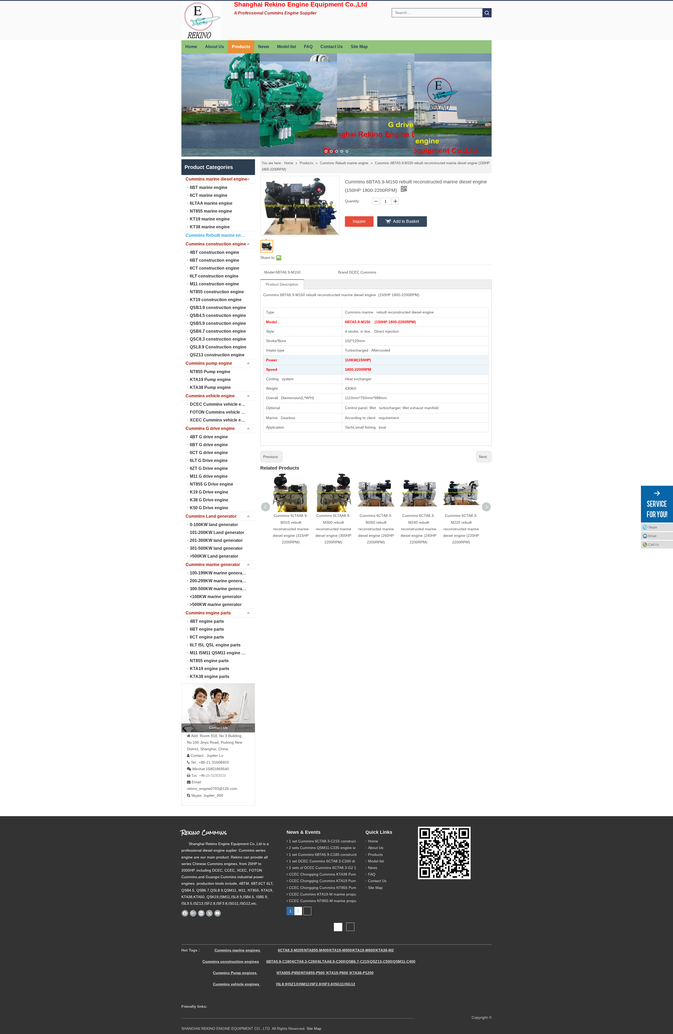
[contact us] (218, 707)
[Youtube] (217, 913)
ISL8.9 (281, 984)
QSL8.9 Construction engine (218, 347)
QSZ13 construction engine (217, 355)
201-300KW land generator (216, 540)
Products (241, 46)
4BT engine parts (207, 621)
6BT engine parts (207, 629)
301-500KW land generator (216, 548)
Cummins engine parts (208, 613)
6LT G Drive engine (209, 460)
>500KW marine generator (216, 604)
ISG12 (350, 984)
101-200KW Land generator (217, 532)
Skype (652, 527)
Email (652, 536)
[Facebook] (185, 913)
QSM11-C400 (404, 961)
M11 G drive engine (209, 476)
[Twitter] (209, 913)
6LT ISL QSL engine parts (215, 645)
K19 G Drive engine (209, 492)
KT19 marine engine (210, 219)
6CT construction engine (214, 268)
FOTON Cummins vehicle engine (222, 412)
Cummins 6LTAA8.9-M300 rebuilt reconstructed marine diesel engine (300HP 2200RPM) (333, 528)
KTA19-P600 (337, 973)
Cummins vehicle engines (236, 984)
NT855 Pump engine (210, 371)
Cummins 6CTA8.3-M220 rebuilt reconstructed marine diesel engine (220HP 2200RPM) (461, 528)
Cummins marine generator (213, 564)
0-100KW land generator (214, 524)
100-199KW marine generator (219, 573)
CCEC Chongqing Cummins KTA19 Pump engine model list (338, 881)
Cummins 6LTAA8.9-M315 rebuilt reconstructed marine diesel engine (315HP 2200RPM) (291, 528)
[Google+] (193, 913)
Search (486, 12)
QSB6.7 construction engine (218, 331)
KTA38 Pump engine (210, 387)
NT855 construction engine (217, 292)
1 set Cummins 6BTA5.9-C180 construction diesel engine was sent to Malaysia (354, 854)
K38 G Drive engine (209, 500)
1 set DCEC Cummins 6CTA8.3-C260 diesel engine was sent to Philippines (351, 861)
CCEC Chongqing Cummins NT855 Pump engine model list (338, 888)
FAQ (308, 46)
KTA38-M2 (385, 950)
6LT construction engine (214, 276)
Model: (270, 272)
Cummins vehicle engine (210, 396)
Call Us (653, 544)
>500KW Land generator (214, 556)
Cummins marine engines (237, 950)
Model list (286, 46)
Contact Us (331, 46)
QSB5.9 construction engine (218, 323)
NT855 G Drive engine (211, 484)
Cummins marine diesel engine (216, 179)
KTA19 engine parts (209, 668)
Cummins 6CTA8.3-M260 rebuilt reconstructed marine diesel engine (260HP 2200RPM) (376, 528)
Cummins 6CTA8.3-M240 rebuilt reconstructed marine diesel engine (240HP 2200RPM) (418, 528)
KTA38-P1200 (362, 973)
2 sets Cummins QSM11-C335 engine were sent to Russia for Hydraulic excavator (357, 848)
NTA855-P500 (313, 973)
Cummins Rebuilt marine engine (217, 235)
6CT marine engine (208, 195)
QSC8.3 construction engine (218, 339)
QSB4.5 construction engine (218, 315)
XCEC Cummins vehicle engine (221, 420)
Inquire (359, 221)
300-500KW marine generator (219, 589)
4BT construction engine (214, 252)
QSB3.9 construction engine (218, 307)
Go (350, 927)
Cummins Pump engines (235, 973)
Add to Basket (406, 221)
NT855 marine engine (211, 211)
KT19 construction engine (216, 299)
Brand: (343, 272)
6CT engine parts (207, 637)
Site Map (359, 46)
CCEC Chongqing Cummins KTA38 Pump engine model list (338, 874)
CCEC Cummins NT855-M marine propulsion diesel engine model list (346, 901)
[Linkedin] (201, 913)
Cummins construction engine (216, 244)
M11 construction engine (214, 284)
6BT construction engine (214, 260)
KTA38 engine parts (209, 676)
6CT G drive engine (209, 452)
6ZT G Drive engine (209, 468)
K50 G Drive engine (209, 508)
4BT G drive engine (209, 437)
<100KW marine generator (216, 596)
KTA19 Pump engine (210, 379)
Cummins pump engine (209, 363)
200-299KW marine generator (219, 581)
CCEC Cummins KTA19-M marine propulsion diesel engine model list (346, 894)
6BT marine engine (208, 187)
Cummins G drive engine (210, 428)
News (263, 46)
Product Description (282, 284)
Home (191, 46)
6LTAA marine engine (211, 203)
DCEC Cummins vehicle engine (221, 404)
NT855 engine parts (209, 661)
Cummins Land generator (211, 516)
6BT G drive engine (209, 445)
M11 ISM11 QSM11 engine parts (221, 653)
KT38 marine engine (210, 227)
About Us (214, 46)
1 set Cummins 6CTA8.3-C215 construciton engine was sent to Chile (346, 841)
